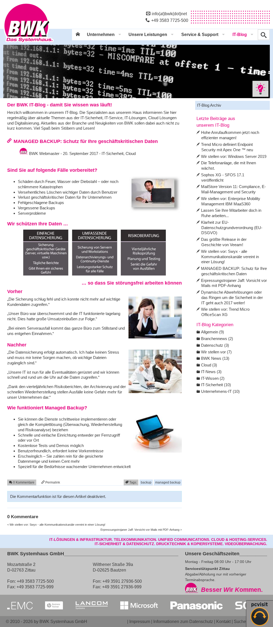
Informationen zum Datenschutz (183, 621)
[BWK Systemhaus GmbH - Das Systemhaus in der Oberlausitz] (28, 43)
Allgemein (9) (212, 332)
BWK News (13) (215, 358)
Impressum (139, 621)
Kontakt (223, 621)
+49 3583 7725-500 (169, 20)
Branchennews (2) (217, 338)
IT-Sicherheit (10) (216, 384)
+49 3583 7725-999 (35, 586)
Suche (240, 621)
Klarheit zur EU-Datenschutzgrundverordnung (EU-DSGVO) (231, 227)
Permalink (52, 482)
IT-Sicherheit (112, 153)
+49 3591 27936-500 (122, 581)
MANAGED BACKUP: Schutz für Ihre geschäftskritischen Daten (86, 141)
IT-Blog (239, 34)
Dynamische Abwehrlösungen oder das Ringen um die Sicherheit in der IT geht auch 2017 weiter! (232, 297)
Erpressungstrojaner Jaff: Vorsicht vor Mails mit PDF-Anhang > (141, 530)
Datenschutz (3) (215, 345)
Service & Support (199, 34)
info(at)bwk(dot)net (169, 13)
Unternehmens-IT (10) (220, 391)
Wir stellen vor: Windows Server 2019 (233, 156)
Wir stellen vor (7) (216, 352)
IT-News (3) (211, 371)
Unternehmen (101, 34)
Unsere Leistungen (148, 34)
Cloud (131, 153)
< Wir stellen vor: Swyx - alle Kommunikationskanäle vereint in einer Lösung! (56, 524)
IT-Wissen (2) (212, 378)
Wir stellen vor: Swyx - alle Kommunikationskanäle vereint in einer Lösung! (230, 256)
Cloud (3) (209, 365)
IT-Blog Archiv (209, 105)
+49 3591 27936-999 (122, 586)
